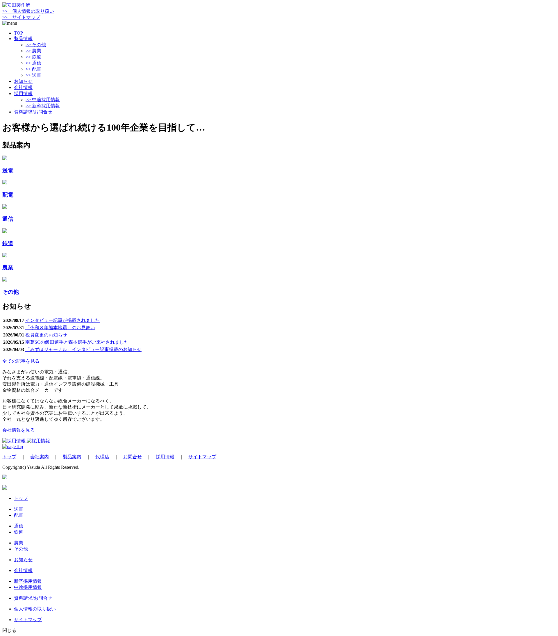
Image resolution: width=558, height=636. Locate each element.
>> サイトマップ (21, 17)
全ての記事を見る (21, 361)
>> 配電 (33, 69)
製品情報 (23, 38)
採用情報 (23, 93)
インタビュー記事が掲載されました (62, 320)
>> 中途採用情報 (43, 99)
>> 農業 (33, 50)
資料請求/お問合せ (33, 111)
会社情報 (23, 87)
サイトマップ (202, 456)
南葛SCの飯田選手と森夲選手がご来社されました (77, 342)
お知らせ (23, 81)
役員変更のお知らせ (46, 334)
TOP (18, 33)
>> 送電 (33, 75)
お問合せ (132, 456)
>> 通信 (33, 62)
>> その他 (36, 44)
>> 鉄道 (33, 56)
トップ (9, 456)
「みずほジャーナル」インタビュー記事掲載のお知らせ (83, 349)
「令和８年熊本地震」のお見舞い (60, 327)
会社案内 (39, 456)
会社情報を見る (18, 429)
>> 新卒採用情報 (43, 105)
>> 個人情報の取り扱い (28, 11)
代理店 (102, 456)
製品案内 (72, 456)
